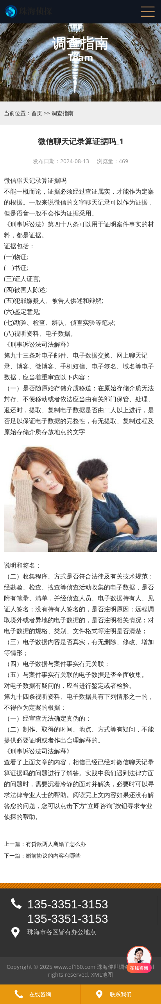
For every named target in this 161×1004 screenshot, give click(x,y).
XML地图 (102, 974)
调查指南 (62, 113)
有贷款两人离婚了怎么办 (56, 843)
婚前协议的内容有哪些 (53, 855)
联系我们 (121, 994)
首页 (36, 113)
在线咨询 (40, 994)
